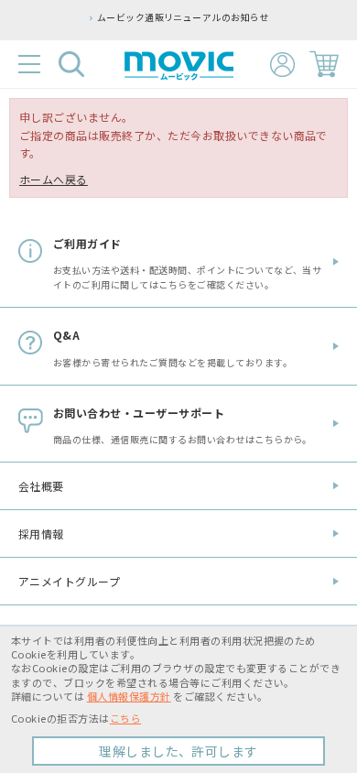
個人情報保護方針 (129, 696)
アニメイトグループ (69, 581)
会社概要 (41, 486)
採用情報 (41, 533)
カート (324, 64)
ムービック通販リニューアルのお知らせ (167, 17)
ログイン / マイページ (282, 64)
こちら (125, 718)
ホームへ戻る (53, 179)
